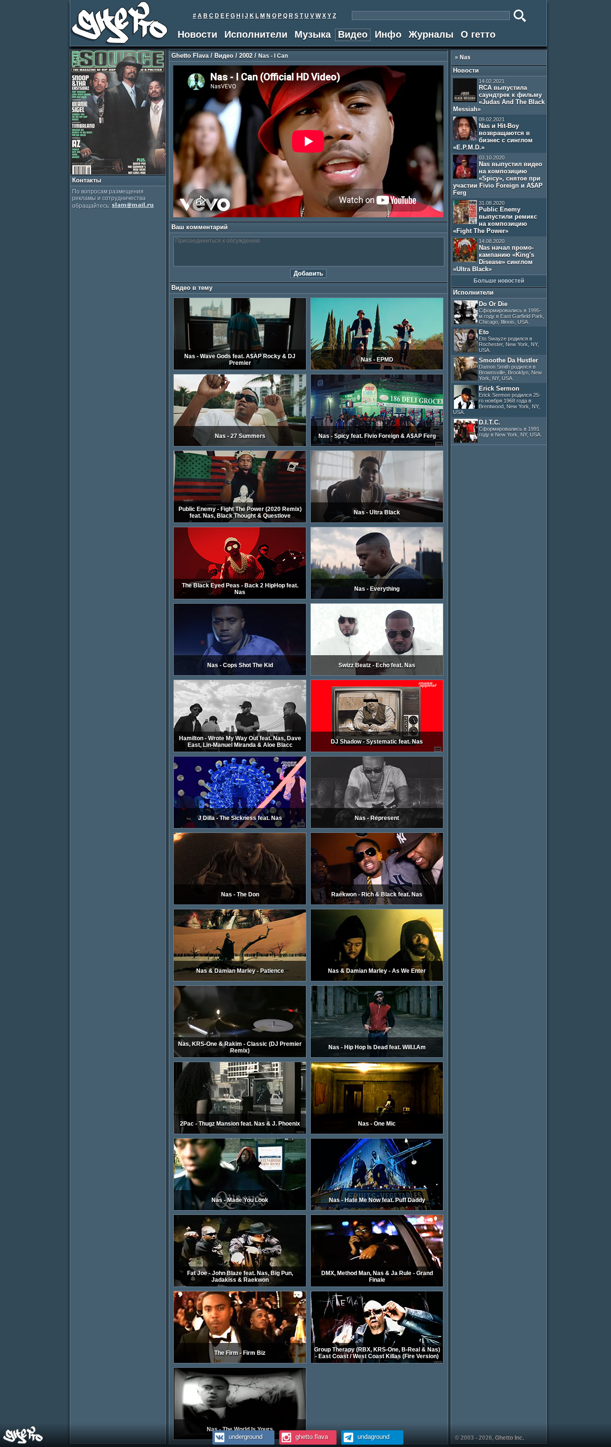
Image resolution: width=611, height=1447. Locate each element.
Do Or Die (511, 312)
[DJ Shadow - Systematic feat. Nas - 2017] (376, 750)
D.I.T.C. (510, 428)
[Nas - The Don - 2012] (239, 903)
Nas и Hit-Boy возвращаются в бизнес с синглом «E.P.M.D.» (493, 134)
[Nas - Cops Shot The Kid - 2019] (239, 673)
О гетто (478, 34)
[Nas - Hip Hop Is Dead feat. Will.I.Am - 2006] (376, 1056)
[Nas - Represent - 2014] (376, 826)
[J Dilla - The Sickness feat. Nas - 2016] (239, 826)
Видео (353, 34)
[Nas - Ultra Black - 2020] (376, 521)
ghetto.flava (311, 1436)
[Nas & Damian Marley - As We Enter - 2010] (376, 979)
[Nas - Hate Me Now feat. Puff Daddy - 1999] (376, 1208)
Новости (197, 34)
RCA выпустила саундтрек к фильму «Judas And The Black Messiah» (499, 95)
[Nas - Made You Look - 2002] (239, 1208)
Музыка (313, 34)
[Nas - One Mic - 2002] (376, 1132)
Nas (465, 57)
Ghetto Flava (190, 55)
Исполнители (255, 34)
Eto (509, 341)
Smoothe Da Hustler (510, 369)
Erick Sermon (497, 400)
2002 (246, 55)
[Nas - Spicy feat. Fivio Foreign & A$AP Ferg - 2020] (376, 444)
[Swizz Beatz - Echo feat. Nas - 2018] (376, 673)
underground (245, 1436)
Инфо (388, 34)
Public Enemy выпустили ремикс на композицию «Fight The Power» (495, 217)
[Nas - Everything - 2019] (376, 597)
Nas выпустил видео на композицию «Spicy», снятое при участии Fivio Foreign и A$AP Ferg (498, 175)
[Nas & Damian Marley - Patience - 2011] (239, 979)
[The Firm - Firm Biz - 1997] (239, 1361)
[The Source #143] (118, 172)
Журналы (431, 34)
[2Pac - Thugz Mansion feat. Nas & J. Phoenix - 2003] (239, 1132)
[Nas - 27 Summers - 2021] (239, 444)
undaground (373, 1436)
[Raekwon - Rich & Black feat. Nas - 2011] (376, 903)
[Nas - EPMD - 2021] (376, 368)
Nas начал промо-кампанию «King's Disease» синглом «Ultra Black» (493, 255)
